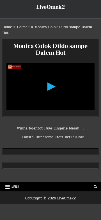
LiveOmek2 (50, 7)
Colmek (23, 27)
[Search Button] (95, 187)
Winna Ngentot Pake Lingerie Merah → (50, 128)
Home (7, 27)
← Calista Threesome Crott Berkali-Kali (50, 137)
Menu (15, 186)
